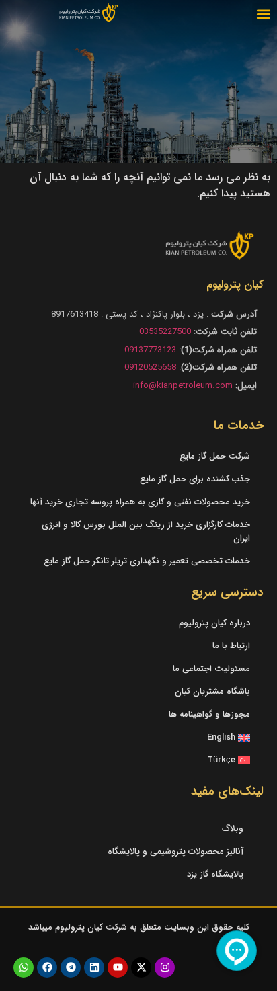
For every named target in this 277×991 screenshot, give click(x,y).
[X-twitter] (141, 967)
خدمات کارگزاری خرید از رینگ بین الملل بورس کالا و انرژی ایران (146, 531)
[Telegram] (71, 967)
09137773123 (150, 350)
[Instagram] (165, 967)
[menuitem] (138, 737)
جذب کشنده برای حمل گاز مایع (195, 479)
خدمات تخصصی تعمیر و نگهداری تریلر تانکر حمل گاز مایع (147, 561)
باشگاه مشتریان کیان (212, 691)
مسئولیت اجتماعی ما (211, 669)
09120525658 (150, 367)
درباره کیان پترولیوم (214, 623)
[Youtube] (118, 967)
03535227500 (165, 332)
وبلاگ (232, 829)
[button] (263, 14)
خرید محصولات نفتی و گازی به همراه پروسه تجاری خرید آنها (140, 502)
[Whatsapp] (23, 967)
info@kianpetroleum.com (183, 386)
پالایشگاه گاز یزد (215, 874)
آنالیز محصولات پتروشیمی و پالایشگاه (175, 851)
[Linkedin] (94, 967)
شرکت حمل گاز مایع (215, 456)
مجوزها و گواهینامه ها (209, 714)
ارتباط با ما (231, 646)
